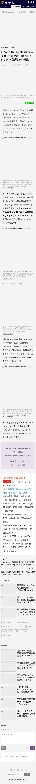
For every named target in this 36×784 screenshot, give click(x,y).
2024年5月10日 (18, 464)
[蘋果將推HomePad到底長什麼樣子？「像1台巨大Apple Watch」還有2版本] (8, 589)
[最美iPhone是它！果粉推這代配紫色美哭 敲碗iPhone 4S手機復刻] (8, 654)
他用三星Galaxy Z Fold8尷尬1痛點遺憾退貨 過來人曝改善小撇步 (25, 677)
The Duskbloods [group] (8, 12)
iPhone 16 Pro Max (22, 622)
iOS (4, 631)
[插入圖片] (27, 748)
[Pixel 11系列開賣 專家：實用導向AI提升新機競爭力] (8, 715)
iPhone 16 (6, 635)
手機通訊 (16, 6)
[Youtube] (28, 2)
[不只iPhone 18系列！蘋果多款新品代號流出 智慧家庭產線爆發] (8, 601)
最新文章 (6, 6)
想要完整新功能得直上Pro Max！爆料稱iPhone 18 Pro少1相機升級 (26, 612)
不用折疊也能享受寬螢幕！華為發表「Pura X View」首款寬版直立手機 (26, 701)
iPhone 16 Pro (7, 622)
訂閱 (27, 774)
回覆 (32, 748)
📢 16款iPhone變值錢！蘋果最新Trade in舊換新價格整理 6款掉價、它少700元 (18, 547)
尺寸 (10, 631)
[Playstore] (21, 769)
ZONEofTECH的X (8, 188)
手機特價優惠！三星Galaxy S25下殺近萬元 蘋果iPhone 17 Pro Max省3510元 (26, 665)
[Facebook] (10, 769)
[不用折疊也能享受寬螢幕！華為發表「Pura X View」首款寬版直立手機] (8, 703)
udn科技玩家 (4, 47)
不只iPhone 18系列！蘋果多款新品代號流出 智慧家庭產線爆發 (26, 599)
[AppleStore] (25, 769)
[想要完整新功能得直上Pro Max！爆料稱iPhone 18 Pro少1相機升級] (8, 613)
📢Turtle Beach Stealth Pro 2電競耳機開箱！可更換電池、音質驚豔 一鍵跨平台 (18, 507)
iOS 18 (24, 631)
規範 (3, 748)
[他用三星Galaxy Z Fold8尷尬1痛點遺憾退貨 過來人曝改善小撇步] (8, 679)
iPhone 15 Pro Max (9, 627)
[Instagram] (14, 769)
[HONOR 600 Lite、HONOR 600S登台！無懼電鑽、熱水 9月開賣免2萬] (8, 691)
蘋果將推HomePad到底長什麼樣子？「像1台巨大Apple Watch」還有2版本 (26, 587)
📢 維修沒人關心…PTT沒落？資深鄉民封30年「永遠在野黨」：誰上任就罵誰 (17, 529)
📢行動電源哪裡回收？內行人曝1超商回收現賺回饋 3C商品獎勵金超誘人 (18, 518)
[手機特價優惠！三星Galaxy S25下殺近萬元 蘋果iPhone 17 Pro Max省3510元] (8, 666)
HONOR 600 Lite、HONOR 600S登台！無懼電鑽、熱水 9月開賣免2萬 (26, 689)
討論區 (4, 725)
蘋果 (29, 627)
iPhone (21, 627)
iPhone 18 (5, 580)
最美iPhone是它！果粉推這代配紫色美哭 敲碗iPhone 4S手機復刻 (26, 653)
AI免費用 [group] (22, 12)
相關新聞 (5, 645)
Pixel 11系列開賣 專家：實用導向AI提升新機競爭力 (26, 713)
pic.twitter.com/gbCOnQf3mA (18, 455)
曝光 (29, 197)
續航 (17, 631)
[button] (31, 2)
